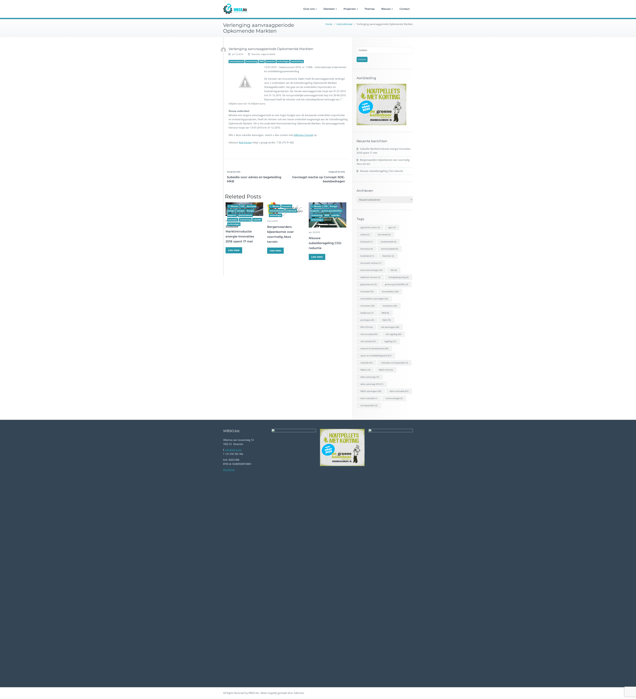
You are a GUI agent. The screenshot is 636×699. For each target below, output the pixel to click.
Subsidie (366, 363)
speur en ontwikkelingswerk (375, 355)
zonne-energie (394, 398)
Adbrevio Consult (303, 135)
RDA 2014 (366, 327)
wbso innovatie (399, 391)
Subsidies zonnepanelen (394, 363)
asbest (365, 234)
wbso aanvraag (369, 377)
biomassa (366, 249)
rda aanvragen (390, 327)
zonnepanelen (368, 405)
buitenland (367, 256)
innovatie (232, 220)
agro (392, 227)
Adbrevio (299, 693)
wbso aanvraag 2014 (371, 384)
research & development (374, 348)
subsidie (257, 220)
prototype (367, 320)
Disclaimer (229, 469)
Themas (370, 8)
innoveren (367, 306)
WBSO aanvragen (370, 391)
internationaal (344, 24)
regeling (390, 341)
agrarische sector (370, 227)
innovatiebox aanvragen (374, 298)
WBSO (365, 370)
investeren (390, 306)
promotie (270, 61)
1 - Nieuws (233, 206)
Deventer (388, 256)
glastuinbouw (245, 215)
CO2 (242, 206)
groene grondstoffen (332, 211)
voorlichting (297, 61)
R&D (386, 320)
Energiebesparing (399, 277)
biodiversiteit (388, 241)
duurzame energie (371, 270)
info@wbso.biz (233, 449)
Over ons (309, 8)
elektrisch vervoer (370, 277)
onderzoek (291, 211)
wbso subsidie (368, 398)
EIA (394, 270)
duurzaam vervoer (370, 263)
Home (328, 24)
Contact (404, 8)
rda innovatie (368, 334)
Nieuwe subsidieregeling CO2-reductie (325, 243)
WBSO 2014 (386, 370)
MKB (261, 61)
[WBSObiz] (223, 50)
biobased (366, 241)
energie (240, 211)
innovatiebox (390, 291)
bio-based (384, 234)
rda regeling (393, 334)
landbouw (366, 313)
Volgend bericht (337, 172)
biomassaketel (389, 249)
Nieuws (386, 8)
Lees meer (234, 250)
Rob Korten (245, 142)
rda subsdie (368, 341)
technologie (283, 61)
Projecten (350, 8)
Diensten (329, 8)
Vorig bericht (233, 172)
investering (251, 61)
